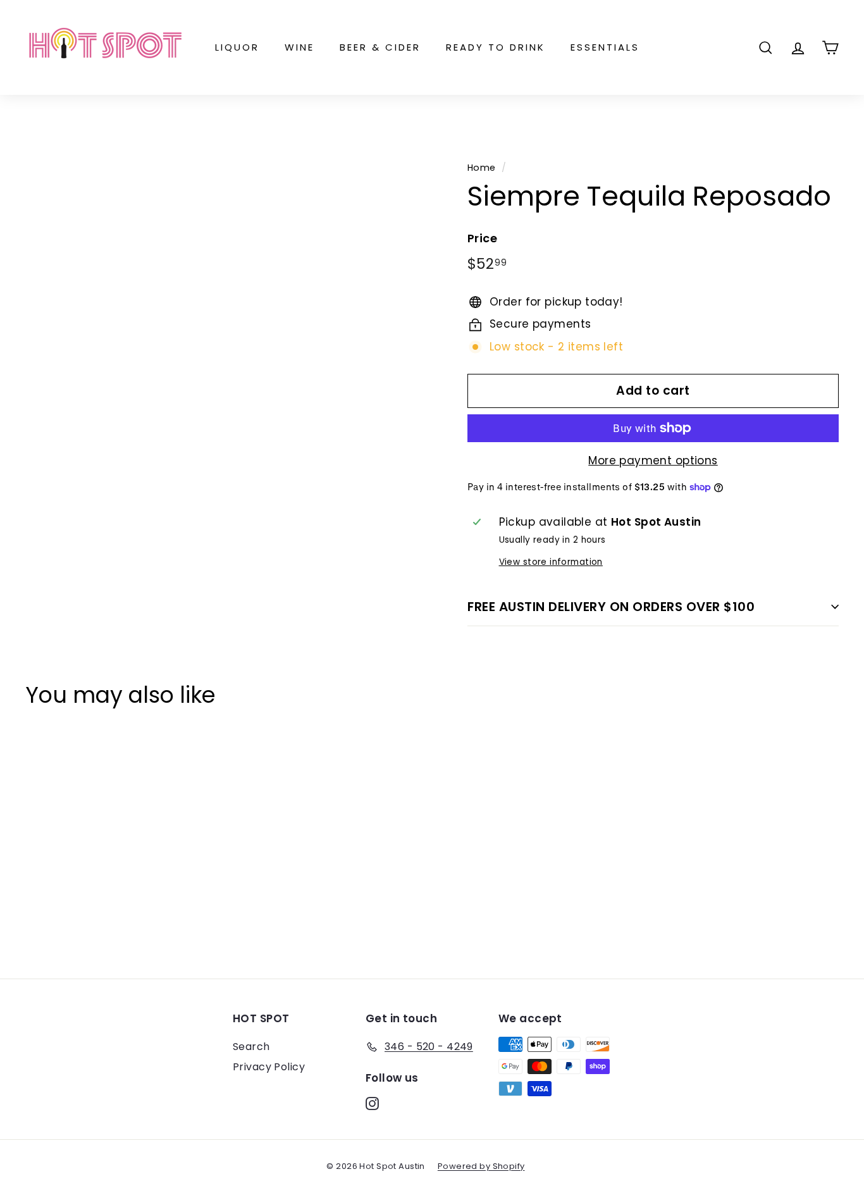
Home (481, 167)
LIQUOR (237, 47)
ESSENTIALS (605, 47)
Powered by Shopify (481, 1166)
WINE (299, 47)
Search (251, 1046)
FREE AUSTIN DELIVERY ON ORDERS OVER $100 (611, 606)
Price (482, 238)
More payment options (653, 460)
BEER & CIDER (380, 47)
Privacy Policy (269, 1067)
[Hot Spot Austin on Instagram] (372, 1103)
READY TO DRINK (495, 47)
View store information (551, 562)
